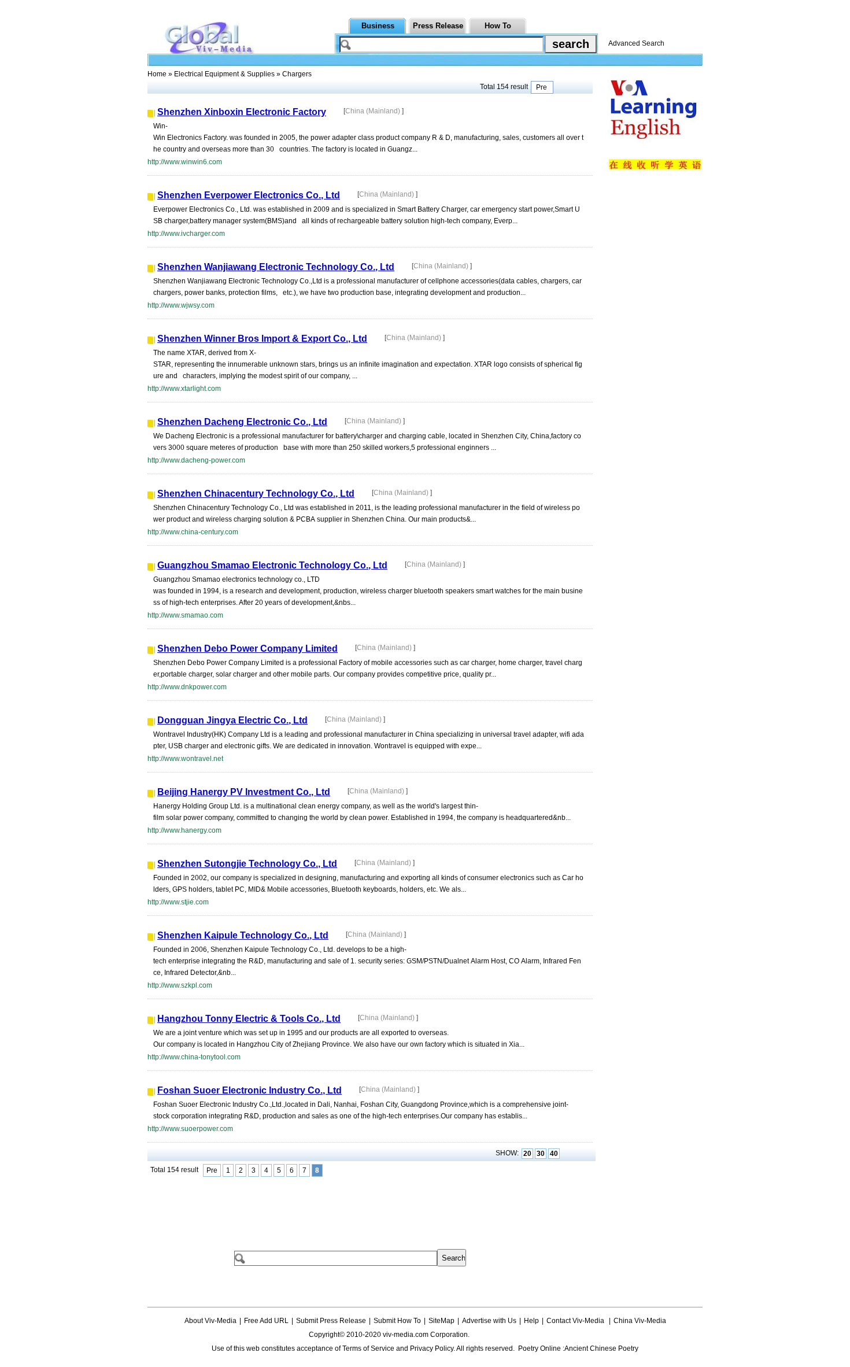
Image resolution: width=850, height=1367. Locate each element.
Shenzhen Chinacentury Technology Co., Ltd (255, 493)
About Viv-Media (210, 1321)
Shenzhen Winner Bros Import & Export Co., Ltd (262, 338)
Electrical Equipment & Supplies (224, 74)
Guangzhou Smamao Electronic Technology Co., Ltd (272, 565)
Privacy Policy (431, 1348)
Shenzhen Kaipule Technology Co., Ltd (242, 935)
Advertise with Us (489, 1321)
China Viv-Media (640, 1321)
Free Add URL (266, 1321)
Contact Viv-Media (576, 1321)
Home (157, 74)
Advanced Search (636, 43)
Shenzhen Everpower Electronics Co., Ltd (248, 195)
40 (554, 1154)
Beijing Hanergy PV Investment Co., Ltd (243, 792)
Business (377, 25)
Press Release (438, 25)
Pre (542, 87)
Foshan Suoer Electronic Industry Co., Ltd (249, 1090)
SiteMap (441, 1321)
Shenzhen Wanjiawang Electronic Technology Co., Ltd (275, 267)
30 (541, 1154)
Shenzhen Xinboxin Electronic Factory (241, 112)
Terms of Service (368, 1348)
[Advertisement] (357, 1206)
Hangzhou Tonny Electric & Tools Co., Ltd (249, 1019)
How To (498, 25)
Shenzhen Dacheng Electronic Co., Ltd (242, 422)
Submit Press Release (331, 1321)
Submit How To (397, 1321)
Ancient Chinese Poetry (601, 1348)
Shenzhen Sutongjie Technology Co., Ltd (247, 864)
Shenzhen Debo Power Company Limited (247, 648)
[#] (506, 1335)
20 (527, 1154)
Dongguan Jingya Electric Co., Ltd (232, 720)
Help (531, 1321)
